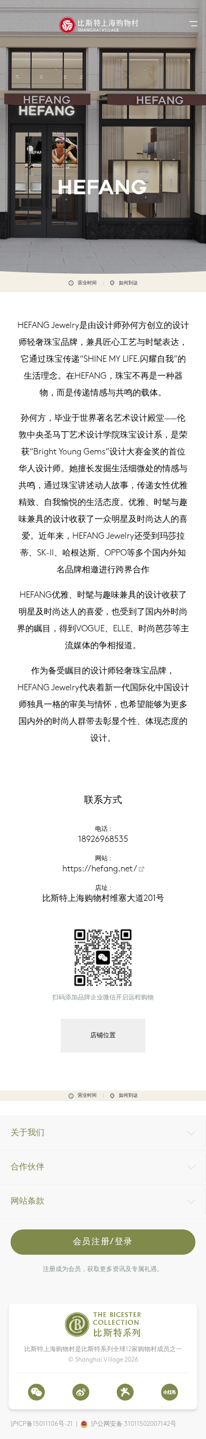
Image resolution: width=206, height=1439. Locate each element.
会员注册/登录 (103, 1242)
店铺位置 (103, 1036)
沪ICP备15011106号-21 (42, 1424)
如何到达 (128, 283)
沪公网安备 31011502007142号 (133, 1424)
